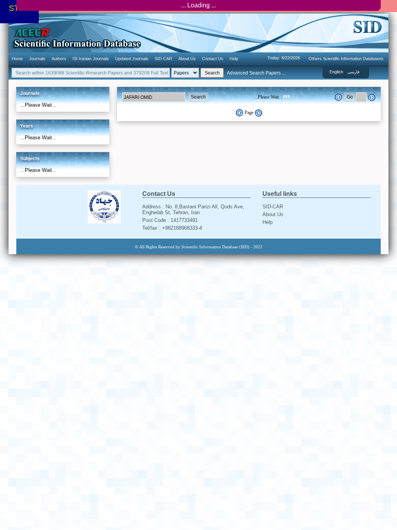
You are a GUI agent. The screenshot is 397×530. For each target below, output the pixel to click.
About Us (187, 58)
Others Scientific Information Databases (346, 58)
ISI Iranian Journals (90, 58)
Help (234, 58)
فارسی (353, 71)
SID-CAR (163, 58)
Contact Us (212, 58)
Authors (59, 58)
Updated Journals (131, 58)
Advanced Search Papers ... (256, 73)
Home (17, 58)
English (336, 71)
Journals (37, 58)
